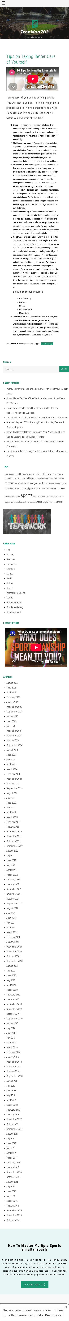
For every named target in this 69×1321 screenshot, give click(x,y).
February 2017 (13, 1162)
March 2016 (11, 1200)
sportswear (26, 502)
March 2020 (11, 989)
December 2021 (14, 889)
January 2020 (12, 999)
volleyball (46, 502)
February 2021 (13, 937)
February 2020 (13, 994)
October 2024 (12, 740)
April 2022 (11, 870)
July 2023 (10, 798)
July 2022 (10, 855)
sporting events (15, 496)
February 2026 (13, 697)
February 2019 (13, 1052)
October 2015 (12, 1220)
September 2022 (14, 846)
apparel (14, 474)
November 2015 (14, 1215)
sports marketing (16, 502)
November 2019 (14, 1009)
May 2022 (10, 865)
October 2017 (12, 1124)
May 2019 (10, 1037)
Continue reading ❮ (34, 1284)
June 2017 (11, 1143)
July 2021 (10, 913)
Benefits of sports (55, 474)
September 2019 (14, 1018)
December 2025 (14, 706)
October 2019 (12, 1013)
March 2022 (11, 874)
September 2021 (14, 903)
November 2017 (14, 1119)
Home (9, 588)
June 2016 (11, 1191)
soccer (7, 496)
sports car (46, 496)
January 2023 (12, 826)
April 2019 (11, 1042)
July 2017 (10, 1138)
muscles (24, 488)
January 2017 (12, 1167)
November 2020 (14, 951)
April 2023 (11, 812)
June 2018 (11, 1090)
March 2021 (11, 932)
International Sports (15, 592)
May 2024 (10, 759)
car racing (15, 478)
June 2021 (11, 917)
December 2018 (14, 1061)
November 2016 (14, 1172)
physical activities (34, 488)
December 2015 (14, 1210)
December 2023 (14, 778)
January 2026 (12, 702)
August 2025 (12, 716)
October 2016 (12, 1177)
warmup (52, 502)
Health (9, 578)
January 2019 (12, 1057)
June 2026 (11, 687)
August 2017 (12, 1133)
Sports (9, 597)
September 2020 (14, 961)
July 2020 (10, 970)
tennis (39, 502)
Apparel (10, 554)
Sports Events (54, 496)
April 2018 (11, 1100)
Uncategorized (24, 344)
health (41, 483)
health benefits (49, 484)
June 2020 (11, 975)
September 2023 (14, 788)
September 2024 (14, 745)
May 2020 (10, 980)
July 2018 (10, 1085)
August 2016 (12, 1181)
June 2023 (11, 802)
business (8, 478)
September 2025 (14, 711)
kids (6, 489)
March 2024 (11, 769)
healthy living (47, 344)
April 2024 (11, 764)
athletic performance (30, 474)
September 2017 (14, 1129)
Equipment (11, 564)
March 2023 (11, 817)
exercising (18, 484)
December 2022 (14, 831)
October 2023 (12, 783)
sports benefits (38, 496)
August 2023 (12, 793)
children (22, 478)
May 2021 (10, 922)
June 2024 (11, 754)
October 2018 (12, 1071)
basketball (42, 474)
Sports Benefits (13, 602)
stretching (33, 502)
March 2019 (11, 1047)
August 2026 (12, 682)
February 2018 (13, 1109)
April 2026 (11, 692)
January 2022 (12, 884)
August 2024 (12, 750)
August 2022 (12, 850)
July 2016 (10, 1186)
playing (43, 489)
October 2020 (12, 956)
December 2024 (14, 730)
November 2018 (14, 1066)
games (30, 483)
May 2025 (10, 726)
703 (8, 549)
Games (9, 573)
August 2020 (12, 965)
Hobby (9, 583)
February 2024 (13, 774)
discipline (53, 478)
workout (59, 502)
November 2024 (14, 735)
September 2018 (14, 1076)
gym (35, 483)
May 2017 (10, 1148)
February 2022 (13, 879)
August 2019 (12, 1023)
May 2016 (10, 1196)
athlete (20, 474)
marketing (16, 489)
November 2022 (14, 836)
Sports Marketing (14, 607)
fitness (25, 483)
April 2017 (11, 1153)
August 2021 (12, 908)
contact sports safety (42, 478)
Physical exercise (38, 244)
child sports (30, 478)
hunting (57, 484)
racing (49, 489)
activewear (8, 474)
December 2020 (14, 946)
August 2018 (12, 1081)
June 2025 (11, 721)
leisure (10, 489)
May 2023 (10, 807)
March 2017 (11, 1157)
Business (10, 559)
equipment (60, 478)
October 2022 (12, 841)
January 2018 (12, 1114)
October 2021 (12, 898)
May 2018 (10, 1095)
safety (62, 488)
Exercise (10, 568)
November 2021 (14, 893)
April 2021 (11, 927)
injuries (63, 484)
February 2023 (13, 822)
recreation (55, 488)
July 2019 (10, 1028)
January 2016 (12, 1205)
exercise (9, 483)
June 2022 (11, 860)
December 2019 (14, 1004)
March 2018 (11, 1105)
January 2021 (12, 941)
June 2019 (11, 1033)
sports (27, 495)
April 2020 (11, 985)
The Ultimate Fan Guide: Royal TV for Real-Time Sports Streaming (37, 417)
